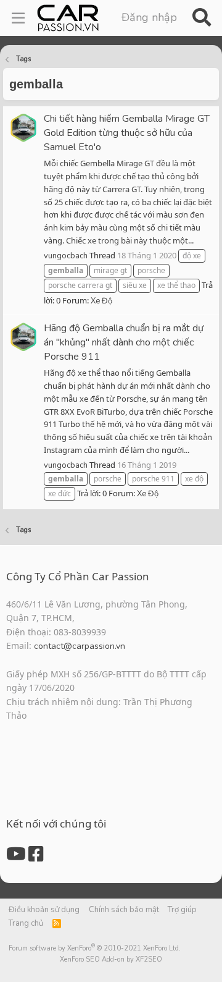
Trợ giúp (182, 909)
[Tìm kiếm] (201, 18)
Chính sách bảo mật (124, 909)
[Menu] (18, 18)
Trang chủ (26, 923)
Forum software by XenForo (95, 948)
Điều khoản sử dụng (44, 909)
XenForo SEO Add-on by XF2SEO (111, 959)
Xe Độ (101, 301)
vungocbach (66, 255)
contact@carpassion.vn (79, 646)
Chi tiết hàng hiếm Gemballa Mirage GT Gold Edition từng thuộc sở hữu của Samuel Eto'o (127, 133)
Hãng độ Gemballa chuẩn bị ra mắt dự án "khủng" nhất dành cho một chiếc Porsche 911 (124, 342)
